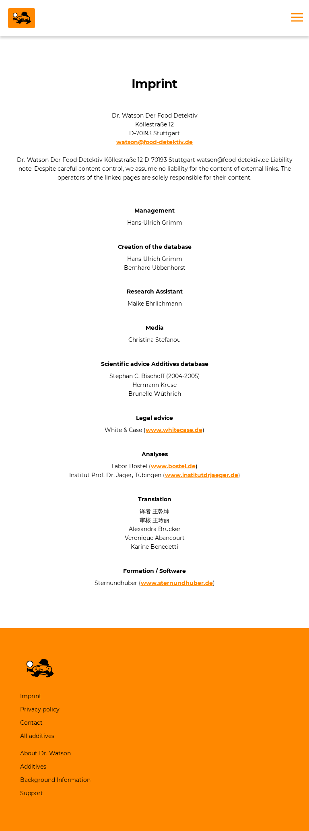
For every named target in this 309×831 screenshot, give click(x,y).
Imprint (30, 696)
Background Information (55, 779)
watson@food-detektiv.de (154, 142)
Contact (31, 722)
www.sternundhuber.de (177, 583)
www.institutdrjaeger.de (201, 475)
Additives (33, 766)
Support (31, 793)
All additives (37, 736)
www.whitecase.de (174, 430)
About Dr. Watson (45, 753)
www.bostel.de (173, 466)
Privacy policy (40, 709)
